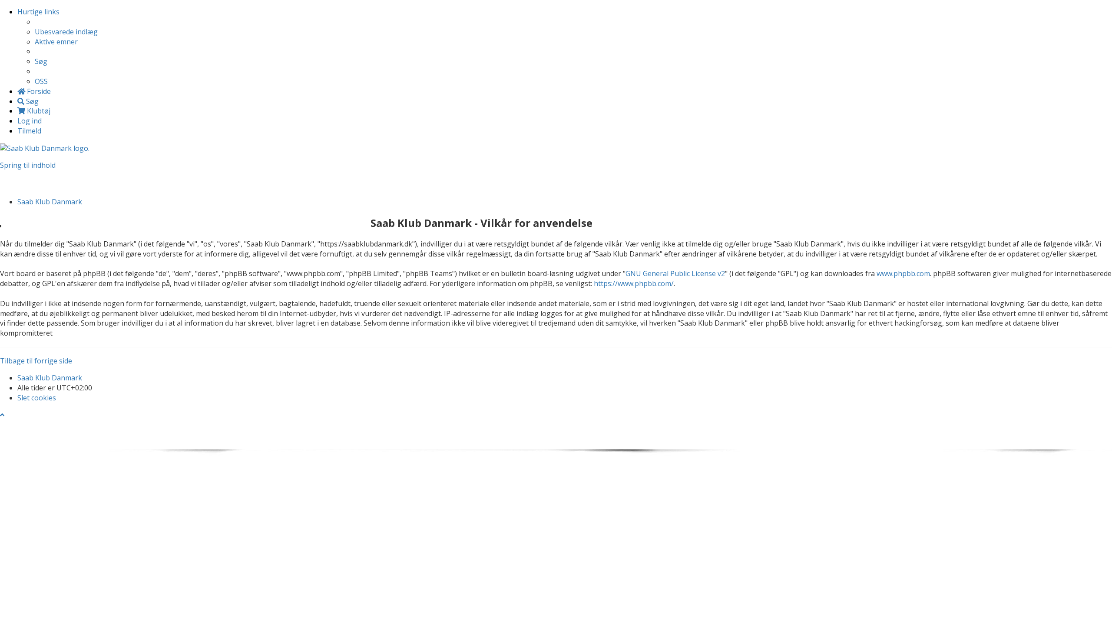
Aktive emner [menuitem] (56, 42)
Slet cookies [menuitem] (36, 398)
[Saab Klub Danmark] (44, 148)
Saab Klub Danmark (49, 378)
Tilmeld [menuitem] (29, 131)
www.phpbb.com (903, 273)
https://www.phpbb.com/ (634, 283)
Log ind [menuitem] (29, 121)
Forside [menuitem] (38, 91)
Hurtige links (38, 12)
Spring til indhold (28, 165)
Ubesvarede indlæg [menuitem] (66, 32)
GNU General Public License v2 (675, 273)
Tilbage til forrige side (36, 361)
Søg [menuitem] (41, 61)
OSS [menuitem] (41, 81)
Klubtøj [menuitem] (37, 111)
